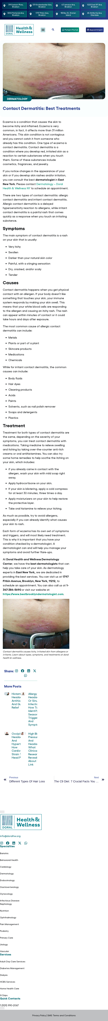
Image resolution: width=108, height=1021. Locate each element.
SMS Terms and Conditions (62, 1015)
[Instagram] (16, 670)
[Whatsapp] (25, 675)
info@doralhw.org (10, 835)
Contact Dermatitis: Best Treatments (41, 108)
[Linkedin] (28, 670)
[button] (43, 30)
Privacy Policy (39, 1015)
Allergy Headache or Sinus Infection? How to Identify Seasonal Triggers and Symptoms (35, 709)
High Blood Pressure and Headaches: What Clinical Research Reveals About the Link (36, 749)
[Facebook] (22, 670)
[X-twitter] (34, 670)
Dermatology (17, 98)
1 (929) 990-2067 (9, 1005)
